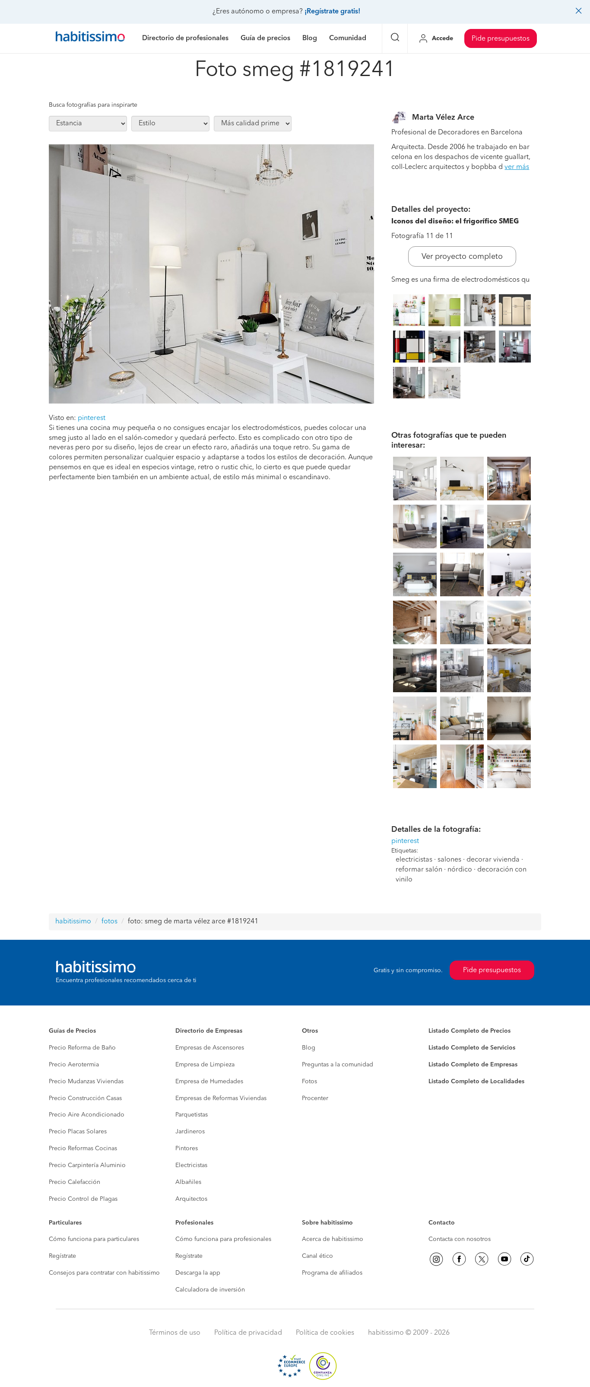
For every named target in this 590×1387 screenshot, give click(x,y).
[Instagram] (436, 1259)
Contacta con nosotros (459, 1239)
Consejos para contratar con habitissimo (104, 1273)
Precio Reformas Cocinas (83, 1148)
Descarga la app (197, 1273)
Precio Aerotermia (74, 1065)
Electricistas (191, 1165)
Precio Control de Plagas (83, 1199)
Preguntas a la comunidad (337, 1065)
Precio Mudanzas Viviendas (86, 1081)
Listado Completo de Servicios (471, 1048)
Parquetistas (191, 1115)
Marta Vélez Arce (443, 117)
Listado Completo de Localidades (476, 1081)
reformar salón (419, 869)
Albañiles (188, 1182)
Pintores (186, 1148)
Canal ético (317, 1256)
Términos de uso (174, 1333)
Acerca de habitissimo (332, 1239)
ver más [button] (516, 167)
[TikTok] (527, 1259)
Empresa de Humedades (209, 1081)
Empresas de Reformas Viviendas (220, 1098)
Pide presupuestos (501, 38)
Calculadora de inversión (210, 1290)
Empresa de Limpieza (205, 1065)
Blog (308, 1048)
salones (449, 859)
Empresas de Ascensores (209, 1048)
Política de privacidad (248, 1333)
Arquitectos (191, 1199)
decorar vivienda (493, 859)
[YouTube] (504, 1259)
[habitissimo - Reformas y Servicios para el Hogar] (90, 38)
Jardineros (190, 1132)
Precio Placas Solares (78, 1132)
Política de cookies (325, 1333)
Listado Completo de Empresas (472, 1065)
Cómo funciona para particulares (94, 1239)
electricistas (414, 859)
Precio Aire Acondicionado (86, 1115)
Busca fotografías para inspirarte (93, 105)
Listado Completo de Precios (469, 1031)
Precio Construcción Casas (85, 1098)
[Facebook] (459, 1259)
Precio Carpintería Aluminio (87, 1165)
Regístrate (62, 1256)
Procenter (315, 1098)
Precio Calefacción (74, 1182)
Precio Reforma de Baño (82, 1048)
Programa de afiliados (332, 1273)
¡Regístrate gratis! (332, 11)
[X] (481, 1259)
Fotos (309, 1081)
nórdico (459, 869)
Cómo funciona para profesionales (223, 1239)
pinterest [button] (91, 418)
